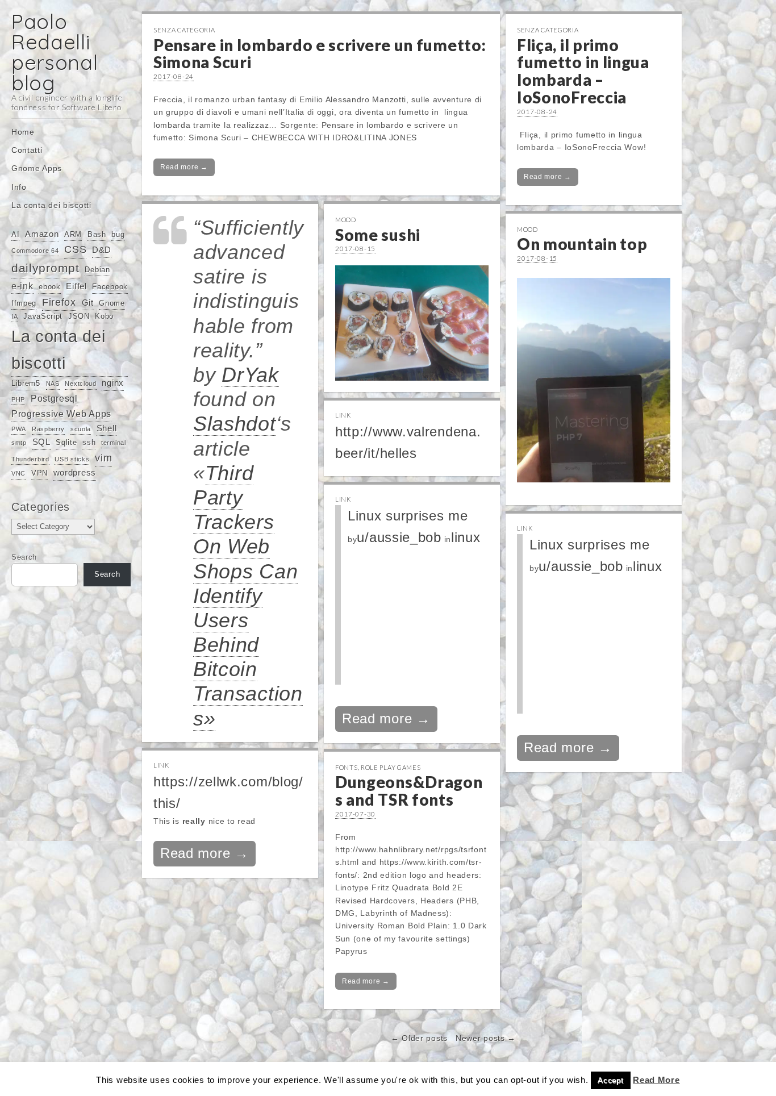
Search (24, 557)
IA (14, 316)
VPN (39, 473)
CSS (75, 249)
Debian (97, 269)
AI (15, 234)
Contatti (27, 150)
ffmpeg (23, 303)
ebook (50, 286)
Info (19, 186)
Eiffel (76, 286)
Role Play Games (391, 767)
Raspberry (48, 429)
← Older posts (419, 1038)
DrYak (250, 374)
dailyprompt (45, 268)
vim (103, 458)
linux (466, 537)
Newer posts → (486, 1038)
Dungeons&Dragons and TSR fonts (409, 790)
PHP (18, 399)
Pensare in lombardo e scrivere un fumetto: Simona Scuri (319, 53)
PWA (18, 429)
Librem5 (25, 383)
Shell (107, 428)
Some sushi (377, 234)
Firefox (59, 302)
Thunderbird (30, 459)
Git (88, 302)
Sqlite (66, 442)
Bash (96, 234)
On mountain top (582, 243)
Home (23, 131)
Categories (40, 507)
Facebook (110, 286)
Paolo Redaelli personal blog (54, 52)
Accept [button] (610, 1080)
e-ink (22, 286)
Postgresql (54, 398)
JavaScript (42, 316)
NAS (53, 383)
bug (117, 234)
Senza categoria (184, 30)
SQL (41, 442)
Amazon (42, 234)
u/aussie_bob (399, 537)
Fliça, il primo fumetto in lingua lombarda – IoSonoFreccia (583, 71)
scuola (80, 429)
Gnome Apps (36, 168)
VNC (18, 473)
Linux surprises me (408, 515)
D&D (101, 250)
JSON (79, 316)
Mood (345, 219)
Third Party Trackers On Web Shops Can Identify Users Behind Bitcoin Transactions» (248, 595)
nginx (113, 382)
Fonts (346, 767)
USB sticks (72, 459)
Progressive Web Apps (61, 414)
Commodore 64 (35, 250)
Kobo (104, 316)
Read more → (184, 167)
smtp (19, 442)
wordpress (74, 472)
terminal (113, 442)
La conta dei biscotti (51, 205)
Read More (656, 1080)
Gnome (112, 303)
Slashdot (234, 423)
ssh (88, 442)
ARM (73, 234)
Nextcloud (80, 383)
